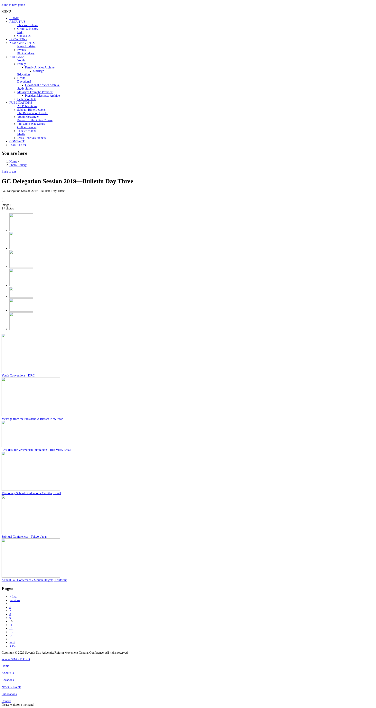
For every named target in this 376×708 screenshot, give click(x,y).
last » (12, 646)
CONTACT (16, 141)
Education (23, 74)
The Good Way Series (31, 123)
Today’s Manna (26, 130)
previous (14, 600)
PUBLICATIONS (20, 102)
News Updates (26, 46)
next (12, 642)
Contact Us (24, 35)
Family (21, 64)
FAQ (20, 32)
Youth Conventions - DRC (18, 375)
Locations (8, 680)
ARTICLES (16, 56)
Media (21, 134)
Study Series (25, 88)
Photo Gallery (25, 53)
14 (11, 635)
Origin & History (27, 28)
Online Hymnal (26, 127)
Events (21, 49)
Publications (9, 694)
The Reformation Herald (32, 113)
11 (10, 624)
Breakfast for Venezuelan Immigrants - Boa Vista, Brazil (36, 449)
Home (13, 161)
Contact (6, 701)
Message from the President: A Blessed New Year (32, 418)
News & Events (11, 687)
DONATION (17, 144)
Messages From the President (35, 92)
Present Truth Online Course (34, 120)
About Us (8, 673)
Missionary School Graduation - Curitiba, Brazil (31, 493)
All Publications (27, 106)
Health (21, 78)
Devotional (24, 81)
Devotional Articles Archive (42, 85)
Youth (21, 60)
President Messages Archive (42, 95)
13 (11, 631)
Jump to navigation (13, 4)
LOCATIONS (18, 39)
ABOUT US (17, 21)
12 (11, 628)
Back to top (9, 171)
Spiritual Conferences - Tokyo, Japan (24, 536)
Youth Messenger (28, 116)
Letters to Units (26, 99)
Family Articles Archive (39, 67)
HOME (14, 18)
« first (12, 596)
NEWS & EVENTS (22, 42)
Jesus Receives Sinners (31, 137)
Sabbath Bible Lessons (31, 109)
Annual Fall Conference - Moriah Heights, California (34, 580)
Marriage (38, 71)
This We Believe (27, 25)
